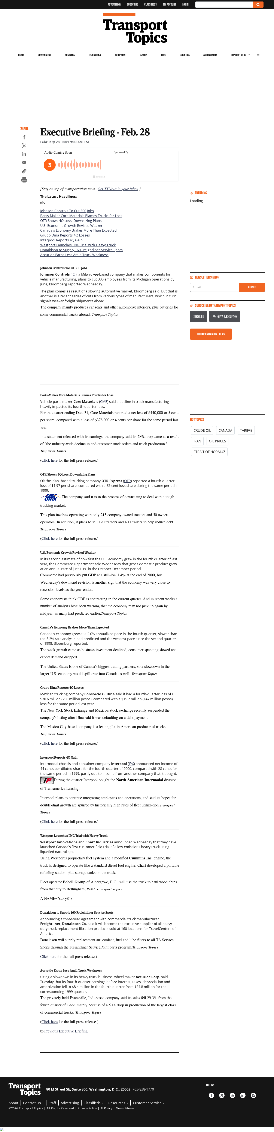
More (258, 55)
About (13, 1103)
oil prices (217, 441)
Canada (225, 430)
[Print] (24, 180)
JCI (74, 274)
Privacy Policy (87, 1108)
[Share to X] (24, 146)
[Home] (137, 29)
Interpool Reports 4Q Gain (61, 240)
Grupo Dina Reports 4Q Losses (65, 235)
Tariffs (246, 430)
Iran (197, 441)
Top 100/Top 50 (238, 55)
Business (70, 55)
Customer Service (147, 1103)
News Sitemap (126, 1108)
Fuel (163, 55)
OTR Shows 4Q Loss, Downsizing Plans (71, 220)
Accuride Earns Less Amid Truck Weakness (74, 255)
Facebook (211, 1095)
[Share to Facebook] (24, 138)
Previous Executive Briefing (66, 1031)
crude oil (202, 430)
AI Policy (106, 1108)
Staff (52, 1103)
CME (103, 401)
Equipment (121, 55)
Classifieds (150, 4)
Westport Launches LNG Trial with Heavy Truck (78, 245)
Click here (50, 460)
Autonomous (210, 55)
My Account (169, 4)
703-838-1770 (143, 1089)
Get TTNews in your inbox (118, 188)
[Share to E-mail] (24, 163)
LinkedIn (243, 1095)
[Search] (258, 4)
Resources (117, 1103)
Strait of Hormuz (209, 451)
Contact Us (32, 1103)
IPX (131, 763)
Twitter (222, 1095)
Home (21, 55)
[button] (24, 172)
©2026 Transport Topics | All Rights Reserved (41, 1108)
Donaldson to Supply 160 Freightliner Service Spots (81, 250)
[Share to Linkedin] (24, 155)
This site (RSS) (253, 1095)
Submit (252, 287)
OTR (127, 481)
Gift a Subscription (227, 316)
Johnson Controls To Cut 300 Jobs (67, 210)
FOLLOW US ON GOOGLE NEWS (211, 334)
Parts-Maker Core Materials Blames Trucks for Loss (81, 215)
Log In (185, 4)
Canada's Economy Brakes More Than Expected (78, 230)
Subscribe (132, 4)
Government (44, 55)
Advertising (114, 4)
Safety (143, 55)
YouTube (232, 1095)
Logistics (185, 55)
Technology (95, 55)
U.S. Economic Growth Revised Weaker (71, 225)
